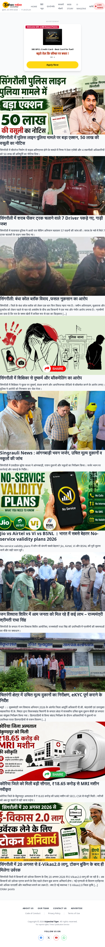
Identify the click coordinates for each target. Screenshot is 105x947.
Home (34, 6)
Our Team (43, 908)
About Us (28, 908)
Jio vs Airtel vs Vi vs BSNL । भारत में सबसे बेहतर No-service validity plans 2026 (49, 536)
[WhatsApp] (64, 937)
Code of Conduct (32, 913)
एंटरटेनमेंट (51, 6)
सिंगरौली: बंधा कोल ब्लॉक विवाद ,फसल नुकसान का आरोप (44, 298)
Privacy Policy (54, 913)
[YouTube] (56, 937)
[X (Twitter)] (48, 937)
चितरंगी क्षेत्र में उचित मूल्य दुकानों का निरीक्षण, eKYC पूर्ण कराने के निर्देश (51, 697)
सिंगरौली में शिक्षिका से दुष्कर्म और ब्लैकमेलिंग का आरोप (41, 378)
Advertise (76, 908)
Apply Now (52, 64)
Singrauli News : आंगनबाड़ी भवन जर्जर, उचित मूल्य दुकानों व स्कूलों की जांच (51, 455)
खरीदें (91, 6)
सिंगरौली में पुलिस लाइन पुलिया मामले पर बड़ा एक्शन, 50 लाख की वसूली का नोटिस (49, 140)
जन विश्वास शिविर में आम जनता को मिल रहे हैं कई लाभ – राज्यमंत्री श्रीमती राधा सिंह (51, 617)
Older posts (7, 889)
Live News (100, 6)
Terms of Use (74, 913)
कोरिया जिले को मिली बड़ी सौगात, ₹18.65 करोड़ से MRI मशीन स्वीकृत (49, 786)
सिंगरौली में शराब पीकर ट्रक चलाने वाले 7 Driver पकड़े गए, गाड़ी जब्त (51, 221)
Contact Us (60, 908)
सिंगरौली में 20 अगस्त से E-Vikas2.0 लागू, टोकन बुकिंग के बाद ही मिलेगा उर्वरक (52, 867)
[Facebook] (41, 937)
